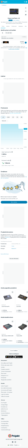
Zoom (13, 246)
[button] (25, 8)
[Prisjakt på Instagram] (15, 442)
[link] (8, 301)
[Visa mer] (2, 42)
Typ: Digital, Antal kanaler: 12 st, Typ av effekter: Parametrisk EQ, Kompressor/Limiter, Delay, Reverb (14, 23)
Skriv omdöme (16, 20)
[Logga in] (26, 2)
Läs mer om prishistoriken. (15, 113)
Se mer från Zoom (5, 254)
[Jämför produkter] (25, 14)
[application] (14, 136)
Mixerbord (4, 5)
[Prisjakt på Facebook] (12, 442)
